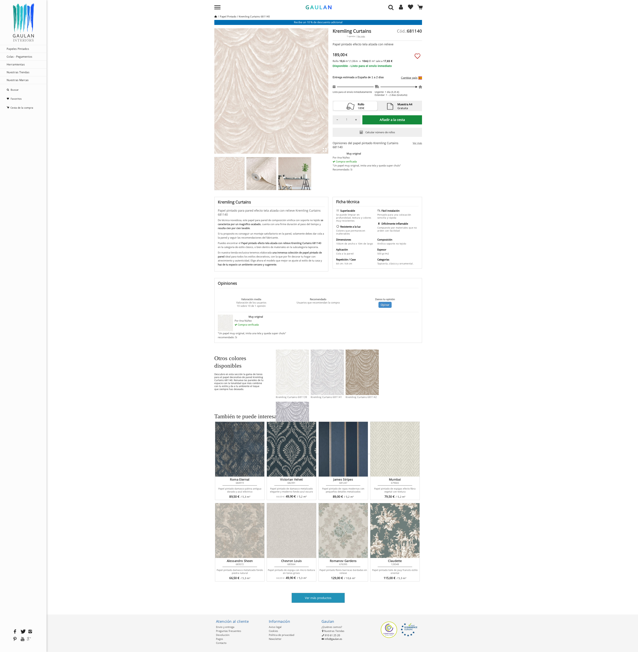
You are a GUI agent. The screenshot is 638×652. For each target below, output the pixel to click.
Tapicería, (383, 263)
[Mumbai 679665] (395, 449)
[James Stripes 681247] (343, 449)
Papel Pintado (228, 16)
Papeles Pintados (18, 49)
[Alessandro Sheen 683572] (239, 530)
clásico (393, 263)
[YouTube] (22, 639)
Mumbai (395, 479)
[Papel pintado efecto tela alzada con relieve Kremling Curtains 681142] (377, 372)
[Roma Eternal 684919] (239, 449)
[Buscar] (391, 7)
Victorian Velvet (291, 479)
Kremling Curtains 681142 (361, 397)
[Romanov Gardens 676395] (343, 530)
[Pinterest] (15, 639)
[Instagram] (30, 632)
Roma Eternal (239, 479)
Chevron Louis (291, 561)
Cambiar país (409, 77)
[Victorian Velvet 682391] (291, 449)
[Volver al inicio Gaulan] (215, 16)
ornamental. (406, 263)
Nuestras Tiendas (18, 72)
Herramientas (16, 64)
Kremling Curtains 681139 (291, 397)
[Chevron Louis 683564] (291, 530)
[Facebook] (15, 632)
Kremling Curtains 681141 (326, 397)
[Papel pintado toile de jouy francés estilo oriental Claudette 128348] (395, 530)
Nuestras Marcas (18, 80)
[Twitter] (22, 632)
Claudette (395, 561)
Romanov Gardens (343, 561)
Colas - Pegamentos (19, 56)
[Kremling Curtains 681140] (261, 173)
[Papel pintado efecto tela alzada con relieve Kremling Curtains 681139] (307, 372)
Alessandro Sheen (240, 561)
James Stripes (343, 479)
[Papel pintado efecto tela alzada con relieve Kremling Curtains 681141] (342, 372)
